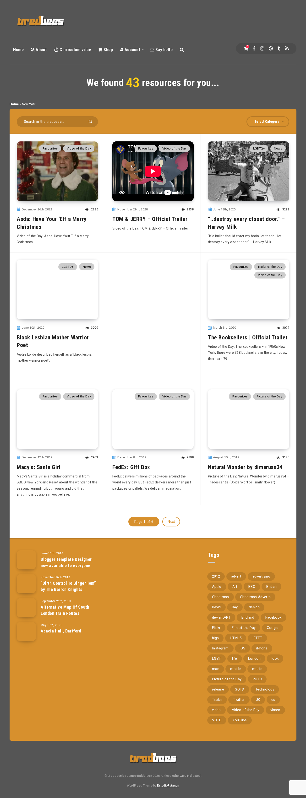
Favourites (50, 148)
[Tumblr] (279, 48)
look (275, 658)
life (234, 658)
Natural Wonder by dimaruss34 (245, 467)
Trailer (217, 699)
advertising (261, 576)
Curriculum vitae (75, 49)
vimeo (275, 710)
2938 (190, 209)
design (254, 607)
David (216, 607)
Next (171, 522)
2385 (94, 209)
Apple (216, 586)
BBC (251, 586)
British (271, 586)
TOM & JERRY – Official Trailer (150, 219)
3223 (285, 209)
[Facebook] (254, 48)
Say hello (163, 49)
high (215, 638)
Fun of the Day (244, 628)
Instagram (220, 648)
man (215, 669)
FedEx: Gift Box (131, 467)
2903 (94, 457)
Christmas (220, 597)
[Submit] (91, 120)
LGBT (216, 658)
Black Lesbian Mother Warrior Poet (53, 341)
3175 (285, 457)
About (41, 49)
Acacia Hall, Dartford (61, 630)
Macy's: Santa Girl (39, 467)
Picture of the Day (269, 396)
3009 (94, 327)
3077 (285, 327)
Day (235, 607)
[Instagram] (262, 48)
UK (258, 699)
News (278, 148)
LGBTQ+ (259, 148)
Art (234, 586)
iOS (242, 648)
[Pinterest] (271, 48)
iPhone (262, 648)
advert (236, 576)
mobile (235, 669)
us (273, 699)
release (218, 689)
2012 (216, 576)
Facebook (273, 617)
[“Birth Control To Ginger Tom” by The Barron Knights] (26, 583)
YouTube (240, 720)
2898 (190, 457)
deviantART (221, 617)
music (257, 669)
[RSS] (287, 48)
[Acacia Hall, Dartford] (26, 631)
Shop (108, 49)
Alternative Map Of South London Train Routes (65, 610)
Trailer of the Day (270, 266)
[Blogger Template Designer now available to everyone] (26, 559)
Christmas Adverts (255, 597)
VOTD (216, 720)
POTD (257, 679)
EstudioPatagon (168, 785)
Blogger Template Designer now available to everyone (66, 562)
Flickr (216, 628)
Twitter (239, 699)
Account (131, 49)
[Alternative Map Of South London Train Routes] (26, 607)
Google (273, 628)
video (216, 710)
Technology (264, 689)
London (254, 658)
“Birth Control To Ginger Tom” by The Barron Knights (68, 586)
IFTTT (257, 638)
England (247, 617)
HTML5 (236, 638)
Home (18, 49)
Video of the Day (79, 148)
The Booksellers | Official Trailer (248, 337)
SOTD (239, 689)
